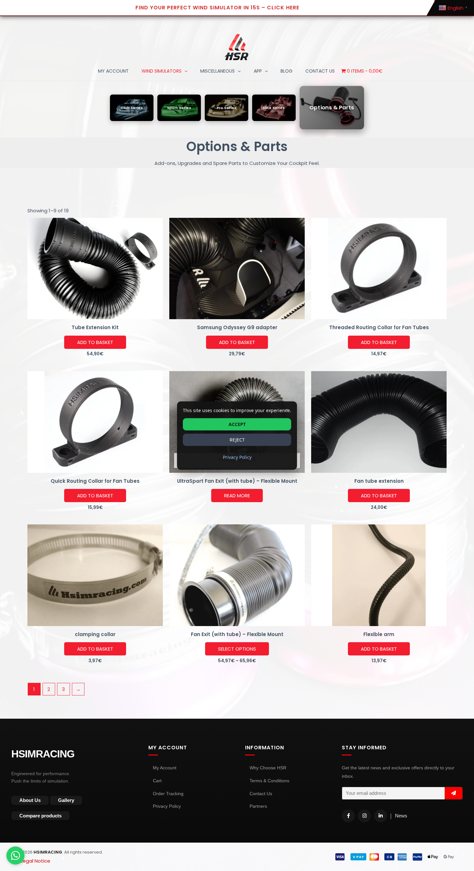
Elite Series (274, 107)
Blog (286, 71)
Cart (157, 780)
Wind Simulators (162, 71)
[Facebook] (348, 815)
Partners (258, 806)
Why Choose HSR (268, 767)
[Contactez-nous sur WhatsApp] (15, 855)
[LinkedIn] (380, 815)
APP (258, 71)
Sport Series (179, 107)
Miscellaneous (217, 71)
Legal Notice (35, 860)
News (401, 815)
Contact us (320, 71)
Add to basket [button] (95, 342)
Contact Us (261, 793)
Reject (237, 439)
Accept (237, 424)
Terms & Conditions (269, 780)
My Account (113, 71)
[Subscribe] (453, 793)
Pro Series (226, 107)
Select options (237, 648)
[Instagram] (364, 815)
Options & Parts (332, 107)
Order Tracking (168, 793)
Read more (237, 495)
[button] (184, 71)
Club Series (132, 107)
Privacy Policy (167, 806)
